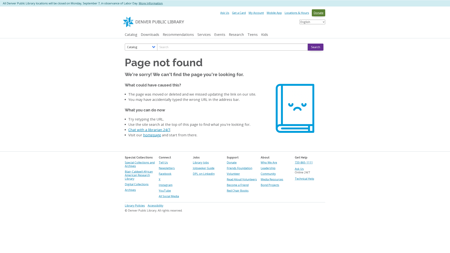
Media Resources (272, 179)
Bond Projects (270, 185)
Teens (253, 35)
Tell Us (163, 162)
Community (268, 174)
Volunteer (233, 174)
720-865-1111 (304, 162)
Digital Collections (137, 184)
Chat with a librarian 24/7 (149, 129)
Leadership (268, 168)
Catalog (131, 35)
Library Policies (135, 205)
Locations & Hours (297, 13)
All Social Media (169, 196)
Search (315, 47)
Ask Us (224, 13)
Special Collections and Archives (140, 164)
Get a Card (239, 13)
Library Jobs (201, 162)
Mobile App (274, 13)
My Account (256, 13)
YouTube (165, 191)
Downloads (150, 35)
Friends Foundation (239, 168)
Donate (318, 13)
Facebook (165, 174)
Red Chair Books (238, 191)
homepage (152, 135)
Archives (130, 190)
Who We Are (269, 162)
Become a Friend (238, 185)
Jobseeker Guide (203, 168)
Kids (264, 35)
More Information (151, 3)
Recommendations (178, 35)
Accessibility (155, 205)
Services (204, 35)
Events (219, 35)
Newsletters (167, 168)
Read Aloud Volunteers (242, 179)
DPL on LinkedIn (204, 174)
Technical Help (304, 179)
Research (236, 35)
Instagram (165, 185)
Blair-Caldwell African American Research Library (139, 175)
